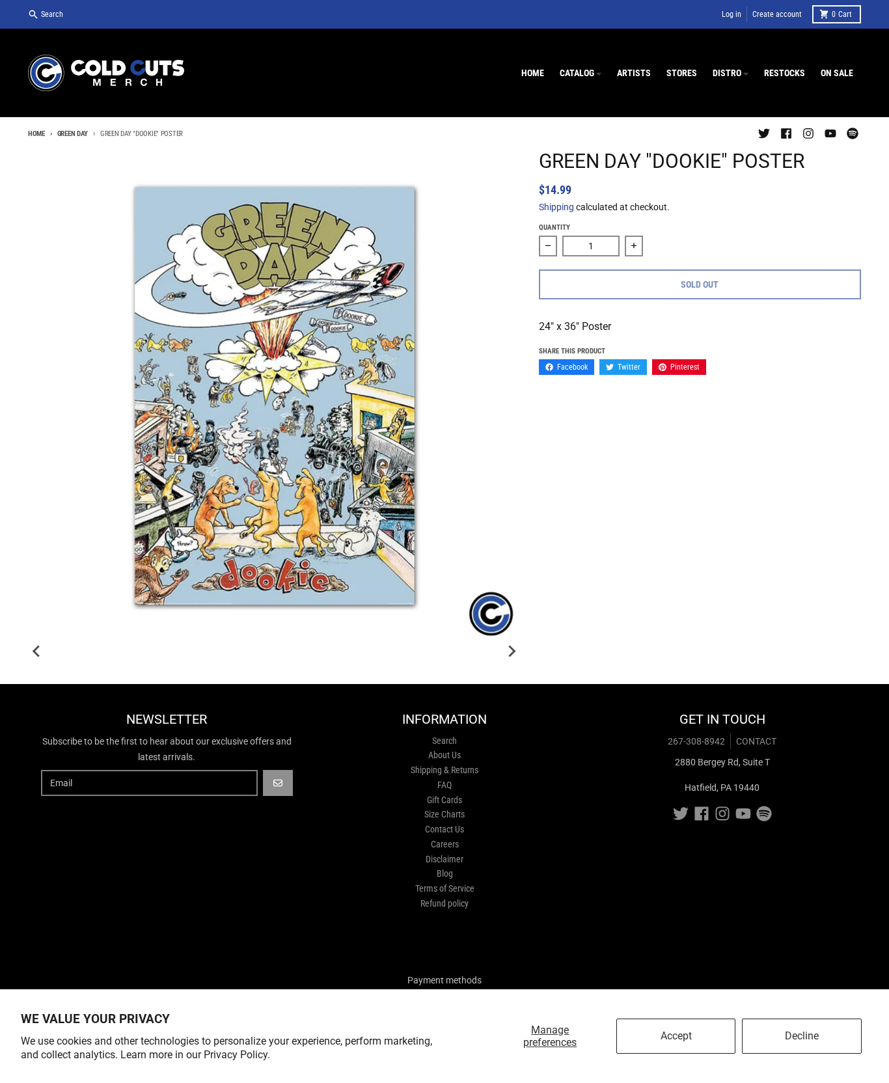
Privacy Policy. (237, 1055)
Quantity (554, 227)
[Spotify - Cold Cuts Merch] (852, 133)
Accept (676, 1036)
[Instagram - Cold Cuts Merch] (808, 133)
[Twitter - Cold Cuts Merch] (764, 133)
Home (36, 134)
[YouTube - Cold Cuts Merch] (830, 133)
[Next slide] (511, 651)
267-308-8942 (696, 741)
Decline (802, 1036)
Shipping (556, 207)
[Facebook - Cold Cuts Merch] (786, 133)
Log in (731, 14)
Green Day (72, 134)
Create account (777, 14)
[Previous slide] (37, 651)
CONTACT (756, 741)
